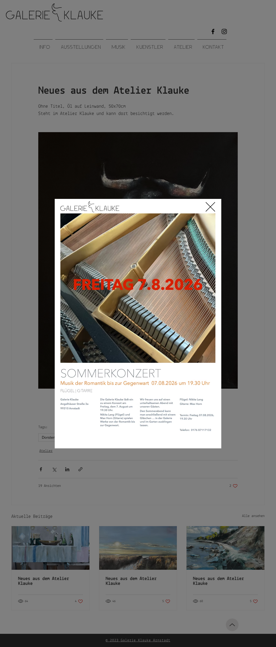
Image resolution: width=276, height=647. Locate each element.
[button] (210, 207)
